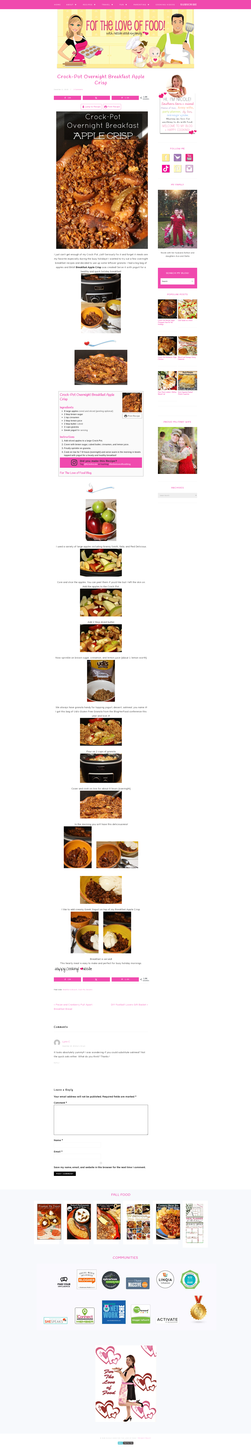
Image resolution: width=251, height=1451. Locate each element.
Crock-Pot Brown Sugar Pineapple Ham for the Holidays (166, 323)
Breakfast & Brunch (70, 990)
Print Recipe (113, 106)
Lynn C (66, 1041)
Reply (57, 1063)
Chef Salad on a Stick (185, 321)
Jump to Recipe (93, 106)
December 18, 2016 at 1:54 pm (73, 1046)
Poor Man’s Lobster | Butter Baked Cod (167, 393)
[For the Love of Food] (125, 69)
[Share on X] (96, 98)
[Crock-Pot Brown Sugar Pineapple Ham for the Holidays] (167, 318)
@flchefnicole (91, 464)
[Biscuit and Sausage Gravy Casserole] (187, 354)
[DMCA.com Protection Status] (125, 1446)
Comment (60, 1102)
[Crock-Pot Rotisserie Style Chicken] (167, 354)
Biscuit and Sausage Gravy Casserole (187, 358)
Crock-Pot (81, 990)
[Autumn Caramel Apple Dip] (108, 1241)
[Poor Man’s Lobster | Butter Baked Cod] (167, 389)
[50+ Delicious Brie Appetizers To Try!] (138, 1241)
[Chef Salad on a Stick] (187, 318)
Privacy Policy (144, 1438)
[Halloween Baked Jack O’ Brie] (78, 1241)
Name (58, 1140)
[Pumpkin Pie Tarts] (49, 1241)
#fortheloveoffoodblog (120, 464)
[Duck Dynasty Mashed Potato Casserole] (187, 389)
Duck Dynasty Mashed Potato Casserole (185, 393)
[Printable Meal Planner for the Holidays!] (194, 1244)
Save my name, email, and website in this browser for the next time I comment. (100, 1167)
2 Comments (78, 89)
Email (58, 1151)
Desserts (89, 990)
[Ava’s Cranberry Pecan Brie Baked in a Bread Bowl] (168, 1241)
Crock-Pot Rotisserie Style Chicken (167, 358)
